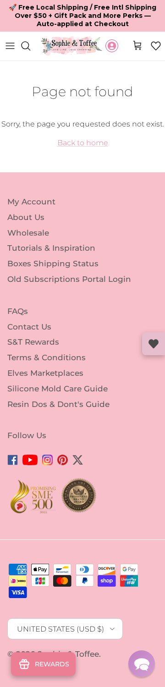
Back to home (82, 134)
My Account (31, 193)
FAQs (17, 302)
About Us (25, 208)
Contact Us (29, 318)
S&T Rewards (33, 333)
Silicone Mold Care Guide (57, 380)
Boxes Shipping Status (53, 255)
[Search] (30, 37)
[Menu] (10, 37)
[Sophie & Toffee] (72, 37)
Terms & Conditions (46, 349)
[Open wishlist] (153, 343)
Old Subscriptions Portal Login (69, 270)
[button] (156, 37)
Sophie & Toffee (68, 645)
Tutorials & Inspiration (51, 239)
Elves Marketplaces (45, 364)
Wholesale (28, 224)
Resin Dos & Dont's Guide (58, 395)
